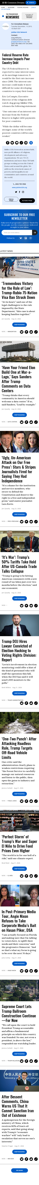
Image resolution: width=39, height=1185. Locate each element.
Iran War (11, 1159)
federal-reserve (22, 7)
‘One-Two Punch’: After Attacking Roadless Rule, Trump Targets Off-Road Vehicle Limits (19, 748)
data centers (12, 422)
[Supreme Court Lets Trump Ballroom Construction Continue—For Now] (19, 990)
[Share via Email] (17, 142)
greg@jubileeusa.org (18, 42)
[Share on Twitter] (12, 142)
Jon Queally (6, 319)
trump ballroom (13, 1061)
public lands (12, 801)
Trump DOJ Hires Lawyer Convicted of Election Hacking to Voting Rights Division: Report (19, 650)
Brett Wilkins (6, 687)
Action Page (27, 201)
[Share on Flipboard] (26, 332)
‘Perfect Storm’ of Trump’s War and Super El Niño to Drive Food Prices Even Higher (19, 843)
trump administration (15, 700)
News (3, 331)
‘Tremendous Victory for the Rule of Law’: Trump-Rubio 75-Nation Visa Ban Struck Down (19, 290)
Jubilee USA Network (19, 32)
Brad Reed (5, 863)
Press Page (11, 199)
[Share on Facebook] (7, 142)
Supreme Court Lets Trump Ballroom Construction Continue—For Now (19, 1013)
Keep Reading (19, 324)
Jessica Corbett (7, 788)
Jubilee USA (26, 103)
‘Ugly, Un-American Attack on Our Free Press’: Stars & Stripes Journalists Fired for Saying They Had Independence (19, 469)
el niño (10, 875)
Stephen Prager (7, 1146)
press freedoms (13, 521)
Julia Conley (6, 958)
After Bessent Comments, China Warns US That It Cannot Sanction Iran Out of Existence (18, 1106)
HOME (3, 7)
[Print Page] (26, 142)
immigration (12, 331)
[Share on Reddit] (31, 332)
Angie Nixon (12, 970)
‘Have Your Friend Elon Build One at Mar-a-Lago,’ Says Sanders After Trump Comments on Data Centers (18, 378)
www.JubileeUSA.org (19, 187)
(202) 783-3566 (20, 184)
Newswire (11, 7)
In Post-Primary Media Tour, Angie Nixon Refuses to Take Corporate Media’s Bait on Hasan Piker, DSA (19, 921)
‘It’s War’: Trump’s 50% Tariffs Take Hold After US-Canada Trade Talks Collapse (19, 564)
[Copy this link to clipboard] (21, 142)
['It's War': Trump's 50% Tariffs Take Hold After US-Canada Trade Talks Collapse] (19, 541)
